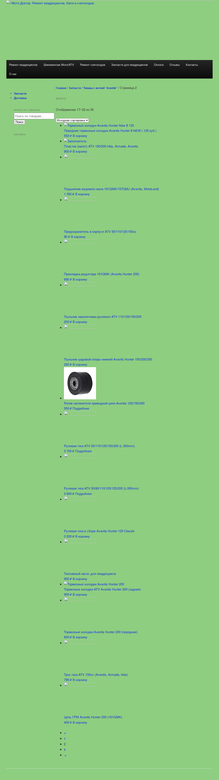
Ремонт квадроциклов (23, 65)
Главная (61, 88)
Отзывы (175, 65)
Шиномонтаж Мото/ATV (59, 65)
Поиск (19, 122)
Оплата (159, 65)
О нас (13, 74)
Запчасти (75, 88)
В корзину (80, 135)
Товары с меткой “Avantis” (100, 88)
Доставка (20, 98)
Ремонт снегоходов (92, 65)
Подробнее (81, 408)
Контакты (192, 65)
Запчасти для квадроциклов (129, 65)
